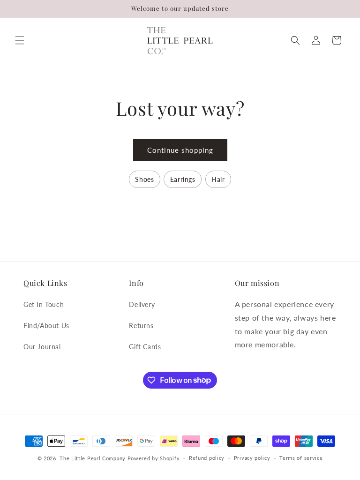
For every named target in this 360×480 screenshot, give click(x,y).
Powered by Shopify (154, 458)
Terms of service (300, 458)
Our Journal (42, 347)
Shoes (144, 179)
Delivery (142, 304)
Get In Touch (43, 304)
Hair (218, 179)
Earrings (182, 179)
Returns (141, 326)
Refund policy (207, 458)
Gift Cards (145, 347)
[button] (19, 40)
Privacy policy (252, 458)
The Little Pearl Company (93, 458)
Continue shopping (180, 150)
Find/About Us (46, 326)
